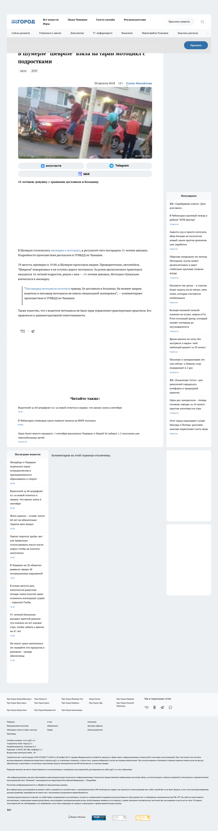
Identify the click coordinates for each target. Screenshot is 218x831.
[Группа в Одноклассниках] (154, 707)
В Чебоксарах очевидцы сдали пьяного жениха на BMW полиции (57, 422)
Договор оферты (95, 726)
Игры (46, 23)
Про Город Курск (41, 703)
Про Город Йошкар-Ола (72, 699)
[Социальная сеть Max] (85, 174)
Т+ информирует (102, 33)
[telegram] (34, 331)
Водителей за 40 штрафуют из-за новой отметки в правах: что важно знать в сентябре (70, 409)
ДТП (34, 71)
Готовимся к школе (50, 33)
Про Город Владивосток (45, 710)
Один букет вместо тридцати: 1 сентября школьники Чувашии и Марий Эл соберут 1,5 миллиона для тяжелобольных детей (78, 437)
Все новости (51, 19)
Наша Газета (94, 699)
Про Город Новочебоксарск (19, 699)
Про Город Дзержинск (17, 710)
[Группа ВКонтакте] (51, 166)
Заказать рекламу (188, 33)
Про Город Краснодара (72, 710)
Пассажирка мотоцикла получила (47, 288)
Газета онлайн (105, 19)
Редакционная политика (17, 726)
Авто (23, 71)
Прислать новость (179, 21)
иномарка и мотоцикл (65, 250)
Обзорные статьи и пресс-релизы (22, 730)
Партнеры (11, 734)
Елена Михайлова (139, 83)
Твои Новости (40, 699)
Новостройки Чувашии (155, 33)
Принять (196, 45)
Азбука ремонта (20, 33)
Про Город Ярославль (16, 703)
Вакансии (127, 33)
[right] (207, 33)
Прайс (50, 730)
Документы (77, 33)
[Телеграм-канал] (119, 166)
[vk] (23, 331)
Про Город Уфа (95, 703)
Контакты (92, 722)
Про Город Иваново (125, 699)
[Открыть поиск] (202, 21)
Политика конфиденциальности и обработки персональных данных (37, 785)
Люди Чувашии (77, 19)
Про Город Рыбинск (70, 703)
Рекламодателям (135, 19)
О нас (49, 722)
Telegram (11, 722)
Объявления (52, 726)
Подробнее (91, 780)
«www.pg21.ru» (28, 740)
